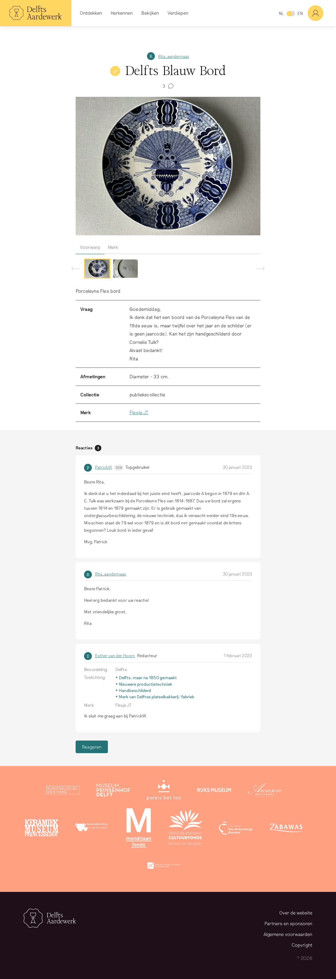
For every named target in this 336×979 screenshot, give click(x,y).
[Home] (35, 13)
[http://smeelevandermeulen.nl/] (92, 829)
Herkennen (122, 13)
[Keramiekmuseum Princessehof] (41, 829)
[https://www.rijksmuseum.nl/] (214, 791)
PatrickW (108, 467)
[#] (322, 13)
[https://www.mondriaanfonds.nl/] (138, 829)
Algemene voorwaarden (288, 934)
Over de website (295, 913)
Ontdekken (91, 13)
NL (281, 13)
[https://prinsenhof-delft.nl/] (113, 791)
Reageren (92, 747)
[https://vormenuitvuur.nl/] (164, 867)
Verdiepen (177, 13)
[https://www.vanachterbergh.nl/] (236, 829)
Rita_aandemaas (173, 56)
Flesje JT (139, 412)
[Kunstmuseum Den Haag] (63, 791)
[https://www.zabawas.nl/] (286, 829)
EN (300, 13)
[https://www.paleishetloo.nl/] (164, 791)
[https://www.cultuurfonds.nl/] (185, 829)
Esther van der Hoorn (115, 655)
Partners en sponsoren (288, 923)
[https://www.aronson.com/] (264, 791)
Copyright (302, 945)
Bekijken (150, 13)
